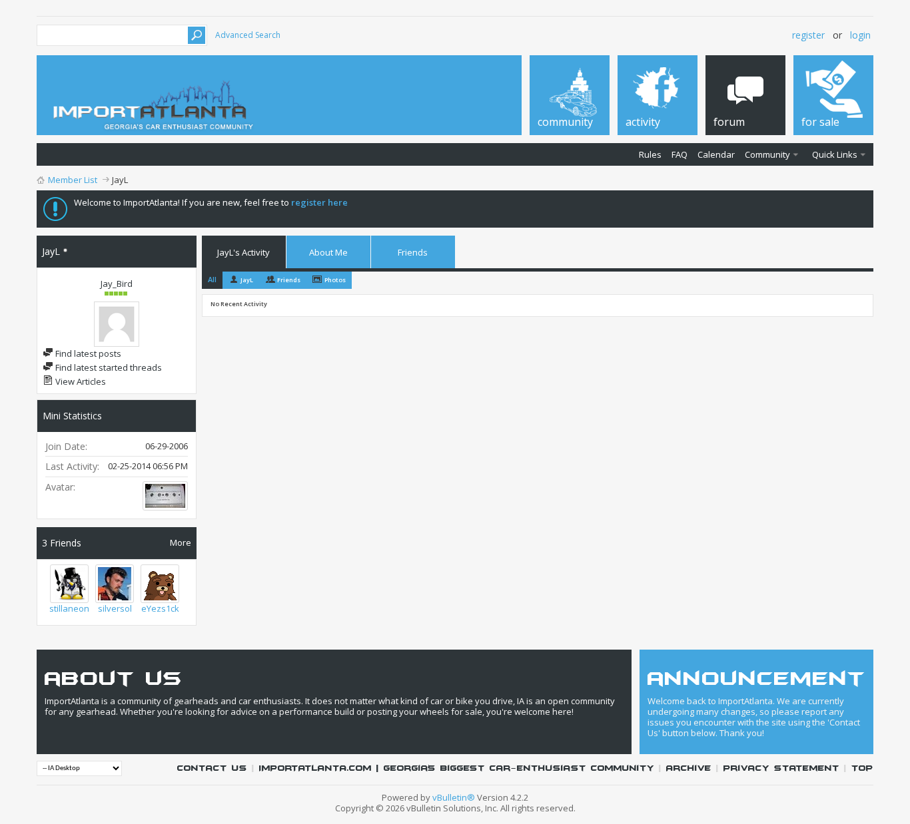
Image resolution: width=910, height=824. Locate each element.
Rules (650, 154)
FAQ (679, 154)
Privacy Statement (781, 768)
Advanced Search (247, 35)
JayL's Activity (243, 252)
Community (767, 154)
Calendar (716, 154)
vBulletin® (453, 797)
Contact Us (212, 768)
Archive (688, 768)
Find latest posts (87, 353)
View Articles (79, 381)
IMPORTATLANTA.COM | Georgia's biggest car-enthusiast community (456, 768)
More (180, 542)
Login (860, 35)
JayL (246, 280)
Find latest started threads (107, 367)
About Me (328, 252)
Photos (335, 280)
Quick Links (834, 154)
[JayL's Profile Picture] (116, 324)
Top (862, 768)
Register (808, 35)
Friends (413, 252)
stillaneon (69, 608)
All (212, 279)
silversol (115, 608)
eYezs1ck (160, 608)
